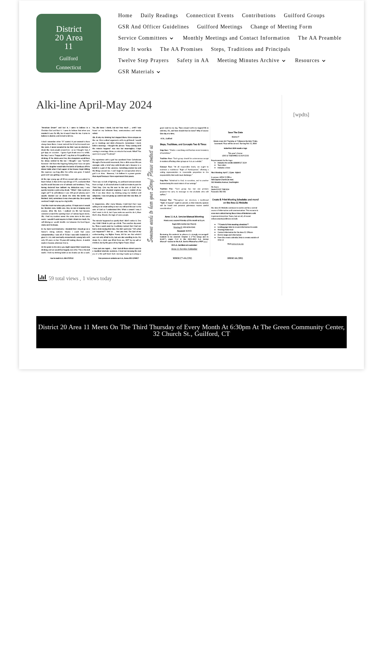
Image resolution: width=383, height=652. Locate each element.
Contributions (259, 15)
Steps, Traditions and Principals (250, 49)
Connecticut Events (210, 15)
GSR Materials (136, 71)
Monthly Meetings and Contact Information (236, 38)
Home (125, 15)
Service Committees (142, 38)
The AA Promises (181, 49)
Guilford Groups (304, 15)
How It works (135, 49)
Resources (307, 60)
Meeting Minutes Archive (248, 60)
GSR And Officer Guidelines (153, 27)
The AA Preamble (319, 38)
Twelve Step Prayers (143, 60)
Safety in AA (193, 60)
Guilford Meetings (219, 27)
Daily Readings (159, 15)
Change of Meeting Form (281, 27)
